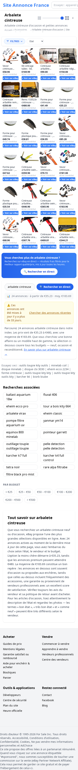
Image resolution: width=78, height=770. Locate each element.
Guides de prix (12, 644)
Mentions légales (14, 649)
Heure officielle (12, 710)
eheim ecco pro (17, 406)
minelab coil (59, 365)
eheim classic (52, 413)
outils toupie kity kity (38, 373)
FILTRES (14, 41)
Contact (47, 695)
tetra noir (13, 467)
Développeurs (12, 695)
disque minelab (11, 369)
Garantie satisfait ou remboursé (16, 656)
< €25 (8, 492)
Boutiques (9, 672)
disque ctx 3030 (34, 369)
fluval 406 (50, 395)
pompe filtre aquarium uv (15, 422)
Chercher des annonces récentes (50, 313)
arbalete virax (16, 413)
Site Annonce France (26, 5)
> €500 (31, 500)
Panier (7, 677)
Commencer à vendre (55, 644)
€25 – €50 (25, 492)
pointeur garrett (55, 432)
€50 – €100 (44, 492)
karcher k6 (23, 376)
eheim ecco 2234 (58, 369)
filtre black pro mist (20, 474)
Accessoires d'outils (20, 31)
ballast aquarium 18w (18, 397)
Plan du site (10, 705)
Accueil (8, 30)
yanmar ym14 (53, 420)
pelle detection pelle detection (54, 446)
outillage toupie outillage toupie (17, 446)
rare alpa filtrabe (55, 467)
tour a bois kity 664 (57, 406)
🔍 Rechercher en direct (55, 287)
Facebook (48, 700)
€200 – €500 (12, 500)
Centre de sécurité (15, 700)
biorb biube (40, 376)
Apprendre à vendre (55, 649)
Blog (45, 705)
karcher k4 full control (53, 457)
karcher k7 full (16, 455)
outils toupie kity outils (33, 365)
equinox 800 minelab (15, 434)
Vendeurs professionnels (58, 654)
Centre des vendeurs (55, 659)
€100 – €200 (64, 492)
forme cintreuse (12, 373)
